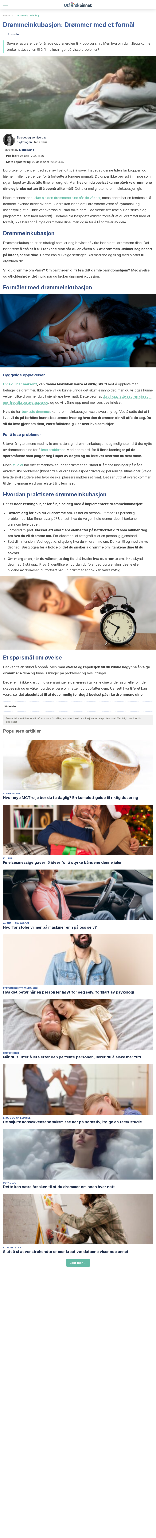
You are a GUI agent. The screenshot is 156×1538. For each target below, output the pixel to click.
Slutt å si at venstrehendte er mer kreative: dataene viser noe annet (65, 1251)
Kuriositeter (12, 1247)
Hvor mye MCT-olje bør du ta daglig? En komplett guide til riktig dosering (70, 797)
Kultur (8, 858)
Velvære (8, 15)
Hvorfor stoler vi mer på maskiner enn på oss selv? (50, 927)
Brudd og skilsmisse (17, 1117)
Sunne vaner (11, 793)
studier (18, 465)
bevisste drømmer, (36, 412)
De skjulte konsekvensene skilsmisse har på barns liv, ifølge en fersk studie (72, 1122)
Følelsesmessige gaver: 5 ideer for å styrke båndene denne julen (63, 862)
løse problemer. (53, 450)
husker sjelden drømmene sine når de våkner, (66, 198)
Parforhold (11, 1053)
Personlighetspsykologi (20, 988)
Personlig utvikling (28, 15)
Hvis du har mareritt (20, 384)
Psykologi (10, 1182)
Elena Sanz (40, 142)
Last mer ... (78, 1263)
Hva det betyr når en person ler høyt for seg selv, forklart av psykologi (68, 992)
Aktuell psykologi (16, 923)
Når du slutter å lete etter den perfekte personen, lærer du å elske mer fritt (72, 1057)
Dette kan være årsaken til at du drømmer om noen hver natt (59, 1187)
